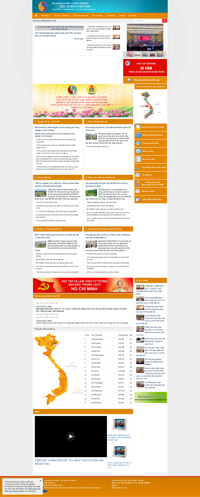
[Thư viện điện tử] (150, 175)
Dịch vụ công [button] (97, 15)
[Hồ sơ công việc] (150, 159)
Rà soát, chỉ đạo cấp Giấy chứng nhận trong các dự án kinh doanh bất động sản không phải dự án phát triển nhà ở (108, 214)
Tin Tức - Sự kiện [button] (61, 15)
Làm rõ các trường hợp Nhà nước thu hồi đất (102, 272)
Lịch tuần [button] (132, 15)
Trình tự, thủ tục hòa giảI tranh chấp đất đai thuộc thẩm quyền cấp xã (55, 146)
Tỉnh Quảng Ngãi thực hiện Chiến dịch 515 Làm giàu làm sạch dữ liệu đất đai (150, 300)
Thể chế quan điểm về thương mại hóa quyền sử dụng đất (57, 272)
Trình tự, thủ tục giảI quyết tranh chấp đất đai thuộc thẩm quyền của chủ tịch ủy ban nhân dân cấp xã (56, 152)
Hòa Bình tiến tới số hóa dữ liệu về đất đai (102, 254)
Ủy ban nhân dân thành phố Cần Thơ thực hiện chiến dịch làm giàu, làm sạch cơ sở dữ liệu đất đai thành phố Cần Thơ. (150, 373)
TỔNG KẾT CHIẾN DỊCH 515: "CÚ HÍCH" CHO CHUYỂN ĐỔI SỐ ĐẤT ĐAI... (69, 462)
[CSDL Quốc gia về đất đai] (150, 105)
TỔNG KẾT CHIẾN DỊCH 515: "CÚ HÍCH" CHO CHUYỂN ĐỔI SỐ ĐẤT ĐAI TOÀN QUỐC (150, 290)
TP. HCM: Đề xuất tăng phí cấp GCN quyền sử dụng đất (56, 211)
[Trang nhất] (36, 15)
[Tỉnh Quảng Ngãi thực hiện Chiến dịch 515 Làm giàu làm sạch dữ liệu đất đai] (59, 28)
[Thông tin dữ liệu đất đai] (150, 135)
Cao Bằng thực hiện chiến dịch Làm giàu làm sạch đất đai (155, 385)
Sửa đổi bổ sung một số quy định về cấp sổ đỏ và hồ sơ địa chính (57, 207)
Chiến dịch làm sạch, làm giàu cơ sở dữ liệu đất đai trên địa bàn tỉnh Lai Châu (150, 331)
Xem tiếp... (80, 39)
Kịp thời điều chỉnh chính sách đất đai (100, 206)
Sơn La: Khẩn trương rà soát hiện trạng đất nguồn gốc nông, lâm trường (108, 219)
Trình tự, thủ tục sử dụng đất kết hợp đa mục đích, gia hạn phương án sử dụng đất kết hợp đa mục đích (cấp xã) (57, 168)
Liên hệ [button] (122, 15)
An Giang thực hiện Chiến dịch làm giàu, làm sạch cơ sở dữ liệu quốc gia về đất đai (150, 319)
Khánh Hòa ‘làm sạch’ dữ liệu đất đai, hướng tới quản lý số (155, 341)
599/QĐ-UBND (42, 309)
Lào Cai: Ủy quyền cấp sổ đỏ (46, 202)
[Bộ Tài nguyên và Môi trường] (150, 397)
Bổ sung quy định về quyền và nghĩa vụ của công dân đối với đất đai (108, 267)
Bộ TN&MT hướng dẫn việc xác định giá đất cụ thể (105, 209)
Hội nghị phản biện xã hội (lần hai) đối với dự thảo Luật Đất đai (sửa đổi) (57, 216)
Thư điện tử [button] (110, 15)
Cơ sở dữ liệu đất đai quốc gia (98, 146)
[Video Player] (71, 436)
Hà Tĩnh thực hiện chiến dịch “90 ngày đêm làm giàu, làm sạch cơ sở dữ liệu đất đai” (150, 351)
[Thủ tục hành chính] (150, 143)
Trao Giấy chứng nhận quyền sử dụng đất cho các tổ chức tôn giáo (57, 267)
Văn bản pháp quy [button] (80, 15)
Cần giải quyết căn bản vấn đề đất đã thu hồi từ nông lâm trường (56, 255)
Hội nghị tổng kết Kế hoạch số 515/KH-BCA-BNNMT (154, 361)
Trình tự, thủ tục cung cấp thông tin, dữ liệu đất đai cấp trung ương (56, 141)
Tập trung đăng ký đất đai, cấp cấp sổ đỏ (51, 220)
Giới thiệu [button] (45, 15)
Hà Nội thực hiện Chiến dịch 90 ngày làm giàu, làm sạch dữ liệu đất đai (150, 309)
